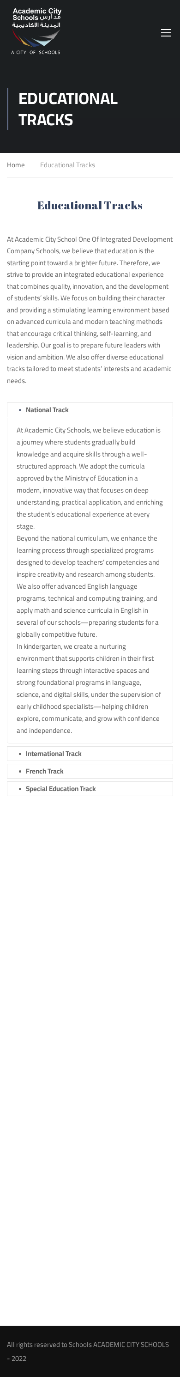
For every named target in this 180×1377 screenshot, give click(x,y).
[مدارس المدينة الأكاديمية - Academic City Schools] (37, 32)
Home (16, 165)
